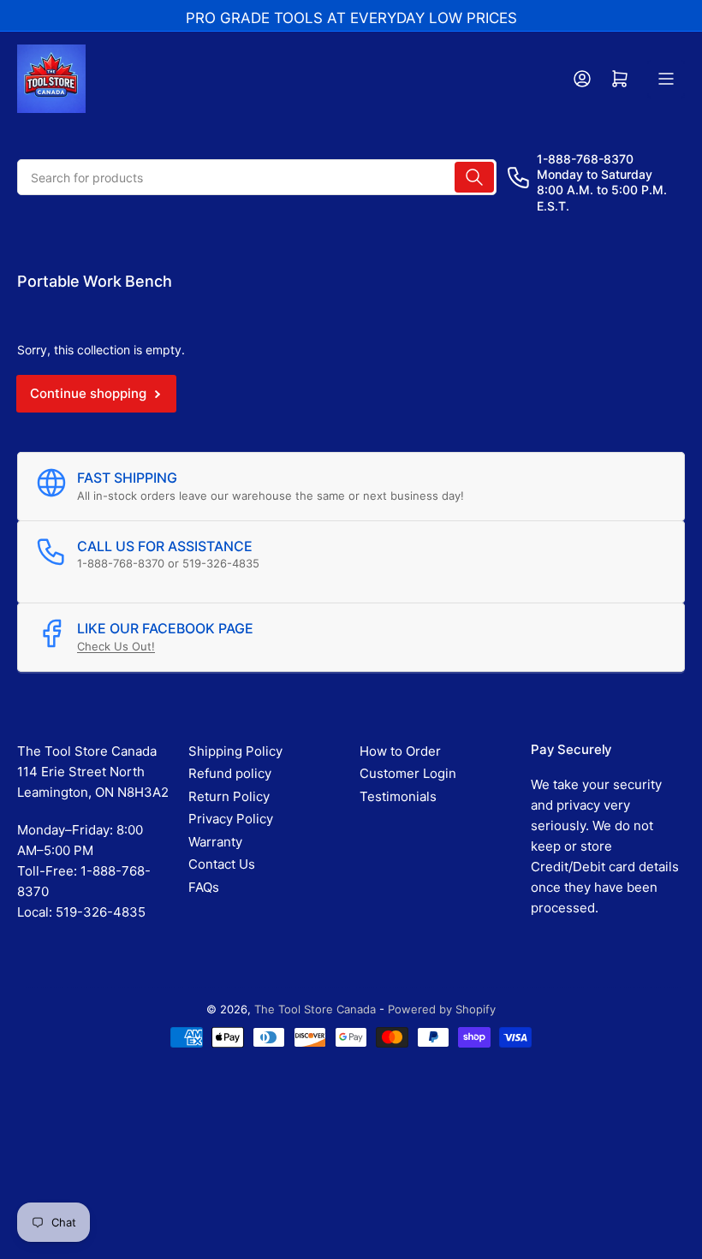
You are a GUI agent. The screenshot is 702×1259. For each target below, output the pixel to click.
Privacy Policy (230, 819)
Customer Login (408, 773)
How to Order (400, 751)
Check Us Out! (116, 646)
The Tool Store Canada (315, 1009)
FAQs (203, 887)
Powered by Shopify (442, 1009)
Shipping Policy (235, 751)
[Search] (474, 177)
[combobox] (257, 177)
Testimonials (398, 796)
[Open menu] (666, 79)
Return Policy (229, 796)
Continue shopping (88, 393)
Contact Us (221, 864)
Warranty (215, 842)
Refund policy (229, 773)
